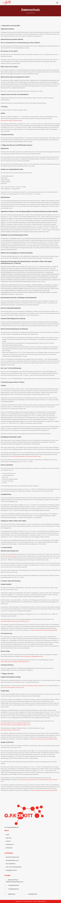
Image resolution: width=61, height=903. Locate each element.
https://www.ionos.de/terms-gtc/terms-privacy (11, 120)
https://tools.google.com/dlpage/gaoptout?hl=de (32, 656)
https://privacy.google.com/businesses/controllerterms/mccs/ (15, 621)
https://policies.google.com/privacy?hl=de (14, 687)
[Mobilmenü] (57, 2)
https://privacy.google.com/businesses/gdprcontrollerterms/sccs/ (16, 724)
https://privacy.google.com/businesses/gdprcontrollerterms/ (14, 722)
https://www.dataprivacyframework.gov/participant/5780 (44, 630)
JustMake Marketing (42, 901)
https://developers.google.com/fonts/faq (34, 685)
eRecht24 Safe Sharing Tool (11, 556)
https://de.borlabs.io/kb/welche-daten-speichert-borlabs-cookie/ (26, 456)
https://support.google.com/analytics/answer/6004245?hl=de (15, 661)
